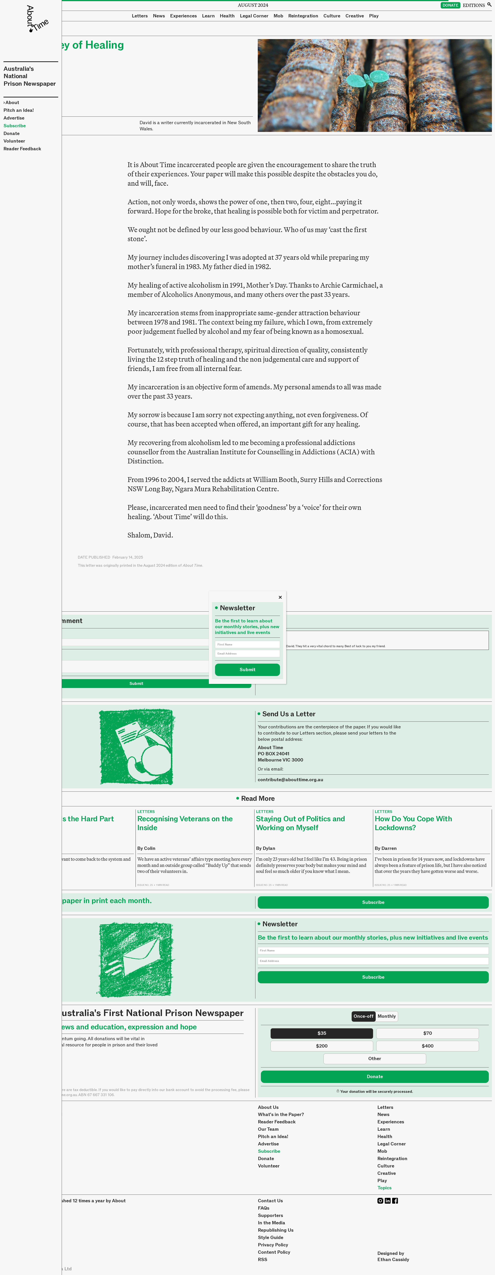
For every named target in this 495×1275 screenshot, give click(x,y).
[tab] (364, 1016)
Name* (29, 634)
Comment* (33, 655)
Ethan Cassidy (393, 1260)
